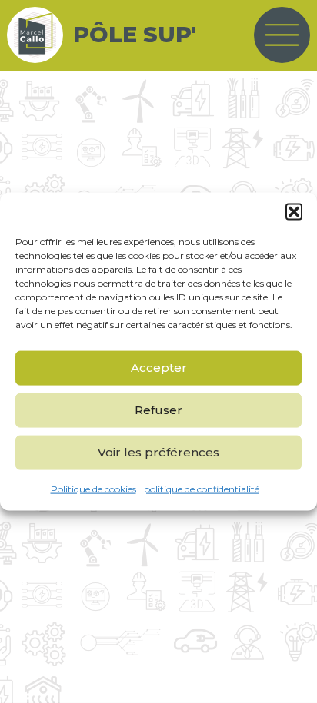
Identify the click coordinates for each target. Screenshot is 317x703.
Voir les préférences (158, 452)
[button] (294, 211)
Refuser (158, 410)
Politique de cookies (93, 488)
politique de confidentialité (201, 488)
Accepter (159, 367)
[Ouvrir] (282, 35)
